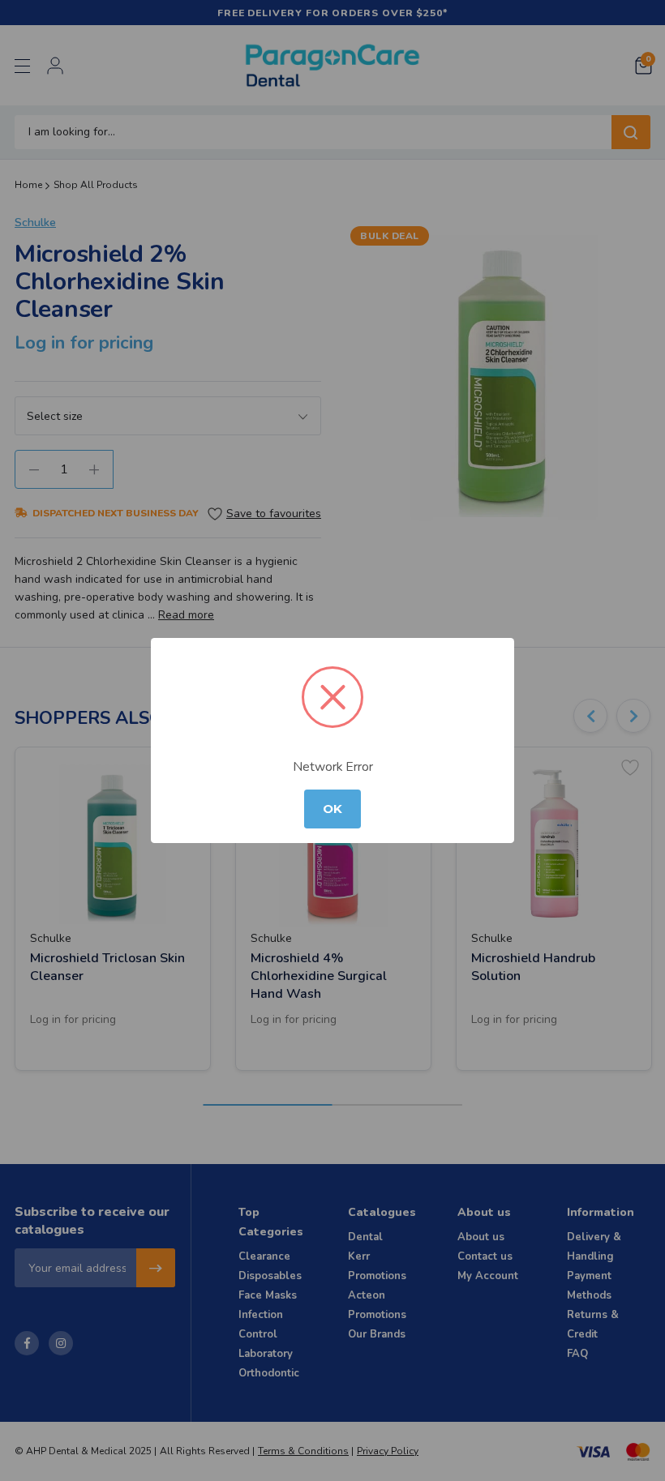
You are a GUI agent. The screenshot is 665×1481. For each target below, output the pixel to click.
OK (332, 809)
